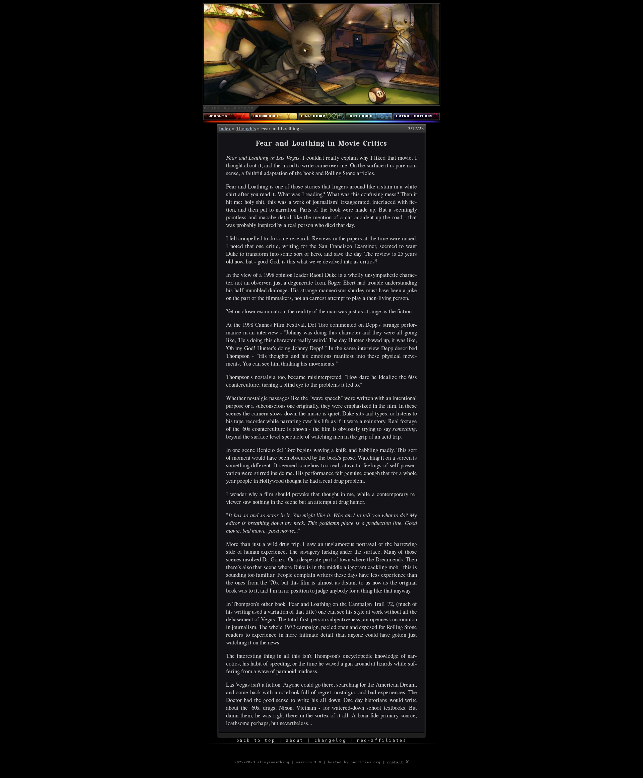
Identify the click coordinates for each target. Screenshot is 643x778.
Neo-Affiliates (382, 740)
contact (395, 762)
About (295, 740)
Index (225, 128)
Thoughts (246, 128)
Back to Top (256, 740)
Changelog (330, 740)
